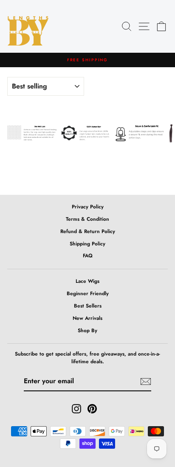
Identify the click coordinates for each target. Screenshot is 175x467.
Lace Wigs (87, 281)
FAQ (88, 255)
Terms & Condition (87, 218)
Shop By (87, 330)
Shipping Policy (87, 243)
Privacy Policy (88, 206)
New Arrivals (87, 318)
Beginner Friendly (88, 293)
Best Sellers (88, 305)
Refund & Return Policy (87, 231)
